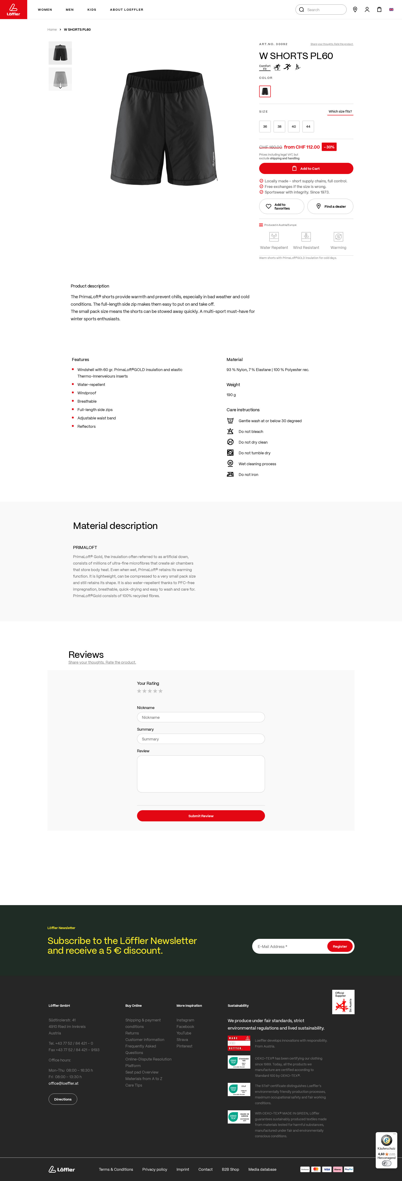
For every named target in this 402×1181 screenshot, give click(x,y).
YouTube (184, 1033)
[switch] (386, 1163)
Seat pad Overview (141, 1072)
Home (52, 29)
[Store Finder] (355, 9)
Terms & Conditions (116, 1169)
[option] (265, 91)
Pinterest (184, 1046)
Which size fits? (340, 111)
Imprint (183, 1169)
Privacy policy (154, 1169)
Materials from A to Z (143, 1078)
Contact (205, 1169)
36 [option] (265, 126)
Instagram (185, 1020)
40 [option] (294, 126)
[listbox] (306, 91)
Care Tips (133, 1085)
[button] (60, 44)
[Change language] (391, 9)
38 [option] (279, 126)
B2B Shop (230, 1169)
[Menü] (394, 1135)
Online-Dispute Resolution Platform (148, 1062)
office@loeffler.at (63, 1083)
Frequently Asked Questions (140, 1049)
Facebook (185, 1026)
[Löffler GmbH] (13, 9)
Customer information (144, 1039)
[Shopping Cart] (379, 9)
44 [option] (308, 126)
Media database (262, 1169)
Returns (132, 1033)
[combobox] (321, 9)
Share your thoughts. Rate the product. (332, 44)
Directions (63, 1099)
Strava (182, 1039)
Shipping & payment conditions (143, 1023)
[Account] (367, 9)
